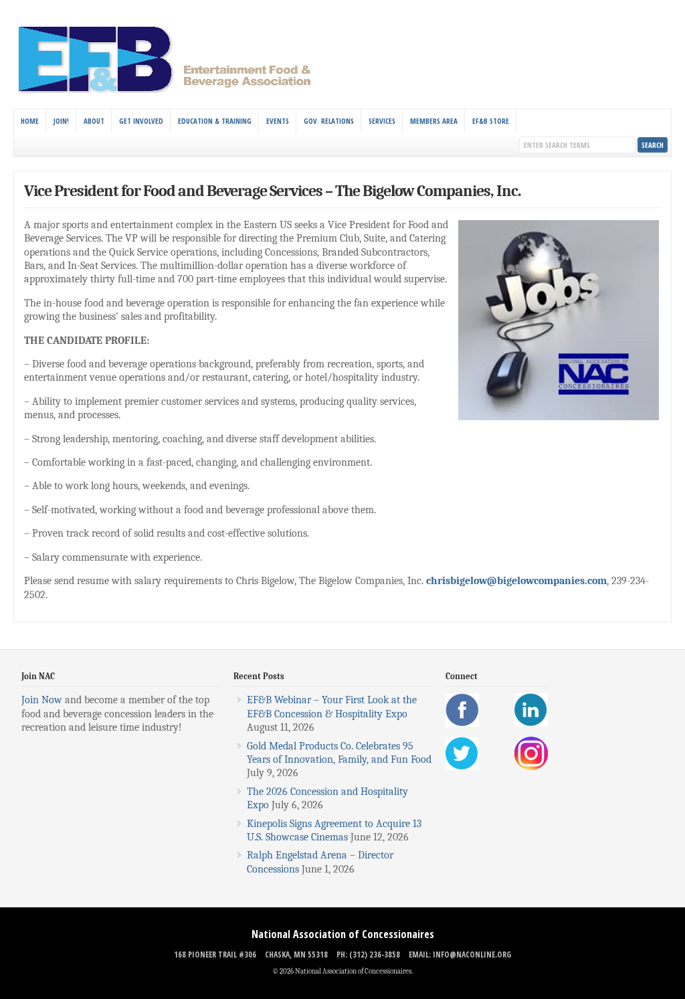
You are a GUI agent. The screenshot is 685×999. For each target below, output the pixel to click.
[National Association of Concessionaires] (172, 92)
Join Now (41, 700)
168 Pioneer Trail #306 (215, 954)
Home (30, 121)
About (94, 121)
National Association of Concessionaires (343, 934)
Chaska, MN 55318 (296, 954)
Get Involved (141, 121)
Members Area (434, 121)
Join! (61, 121)
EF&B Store (490, 121)
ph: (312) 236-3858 (368, 954)
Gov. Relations (329, 121)
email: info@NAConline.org (460, 954)
